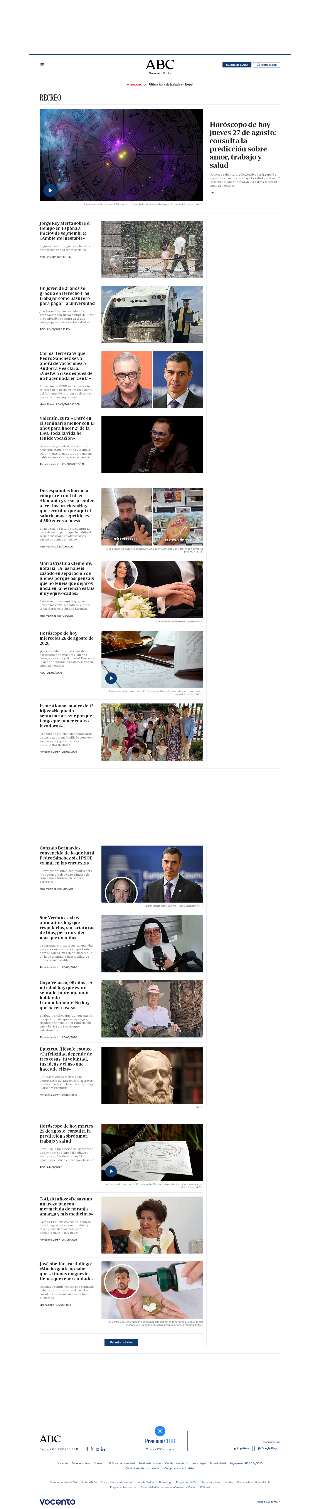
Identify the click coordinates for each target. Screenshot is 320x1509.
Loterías (228, 1482)
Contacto (99, 1463)
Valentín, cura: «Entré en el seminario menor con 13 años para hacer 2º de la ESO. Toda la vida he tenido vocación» (67, 428)
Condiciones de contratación (142, 1468)
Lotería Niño (89, 1482)
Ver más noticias (121, 1342)
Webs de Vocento (267, 1501)
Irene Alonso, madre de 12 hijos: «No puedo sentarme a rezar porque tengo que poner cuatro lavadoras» (66, 716)
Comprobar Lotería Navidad (117, 1482)
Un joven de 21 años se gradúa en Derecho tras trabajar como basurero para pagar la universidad (67, 295)
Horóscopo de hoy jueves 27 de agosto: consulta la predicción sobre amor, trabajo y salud (243, 145)
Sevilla (167, 73)
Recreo (50, 97)
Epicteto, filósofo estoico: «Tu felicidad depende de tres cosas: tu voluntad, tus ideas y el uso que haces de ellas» (66, 1059)
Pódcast (205, 1487)
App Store (243, 1448)
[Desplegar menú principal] (42, 64)
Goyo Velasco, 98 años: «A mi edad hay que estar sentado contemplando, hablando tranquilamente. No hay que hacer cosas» (66, 995)
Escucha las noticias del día (253, 1482)
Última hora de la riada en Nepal (171, 84)
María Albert (47, 404)
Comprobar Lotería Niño (64, 1482)
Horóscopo (165, 1482)
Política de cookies (150, 1463)
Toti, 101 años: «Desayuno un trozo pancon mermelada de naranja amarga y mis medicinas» (66, 1206)
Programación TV (186, 1482)
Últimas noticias (210, 1482)
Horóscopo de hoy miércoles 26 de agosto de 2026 (67, 638)
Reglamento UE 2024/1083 (246, 1463)
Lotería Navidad (146, 1482)
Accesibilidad (218, 1463)
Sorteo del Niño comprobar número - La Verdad (168, 1487)
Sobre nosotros (81, 1463)
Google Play (269, 1448)
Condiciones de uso (177, 1463)
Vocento (62, 1463)
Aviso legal (199, 1463)
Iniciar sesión (269, 65)
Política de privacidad (122, 1463)
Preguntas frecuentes (123, 1487)
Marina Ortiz (47, 1304)
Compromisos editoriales (179, 1468)
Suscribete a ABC (237, 65)
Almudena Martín (50, 464)
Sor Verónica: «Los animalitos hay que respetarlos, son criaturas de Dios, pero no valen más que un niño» (67, 927)
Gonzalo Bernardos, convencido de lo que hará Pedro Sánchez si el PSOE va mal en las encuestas (67, 855)
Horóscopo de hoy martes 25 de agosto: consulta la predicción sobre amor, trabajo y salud (66, 1133)
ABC (43, 256)
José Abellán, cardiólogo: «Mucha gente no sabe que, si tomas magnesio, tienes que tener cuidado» (67, 1271)
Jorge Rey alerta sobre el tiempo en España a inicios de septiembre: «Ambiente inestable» (65, 230)
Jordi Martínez (48, 546)
